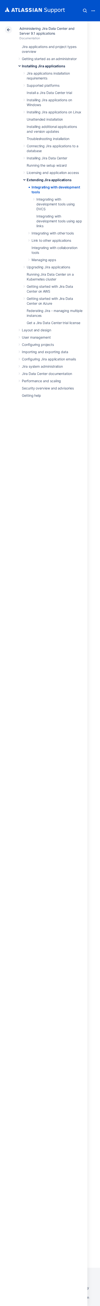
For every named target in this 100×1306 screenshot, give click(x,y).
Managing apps (44, 260)
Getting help (31, 395)
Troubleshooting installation (48, 139)
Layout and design (36, 330)
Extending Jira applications (49, 180)
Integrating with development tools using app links (59, 221)
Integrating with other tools (53, 233)
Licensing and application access (53, 173)
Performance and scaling (41, 381)
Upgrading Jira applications (48, 267)
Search (85, 11)
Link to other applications (51, 240)
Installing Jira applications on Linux (54, 112)
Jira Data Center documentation (47, 374)
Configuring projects (38, 344)
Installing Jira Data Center (47, 158)
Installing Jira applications (43, 66)
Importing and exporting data (45, 352)
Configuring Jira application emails (49, 359)
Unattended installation (45, 119)
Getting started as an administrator (49, 59)
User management (36, 337)
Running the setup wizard (47, 165)
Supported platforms (43, 85)
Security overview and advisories (48, 388)
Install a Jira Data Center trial (49, 93)
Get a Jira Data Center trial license (53, 323)
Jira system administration (42, 366)
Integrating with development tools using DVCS (55, 204)
